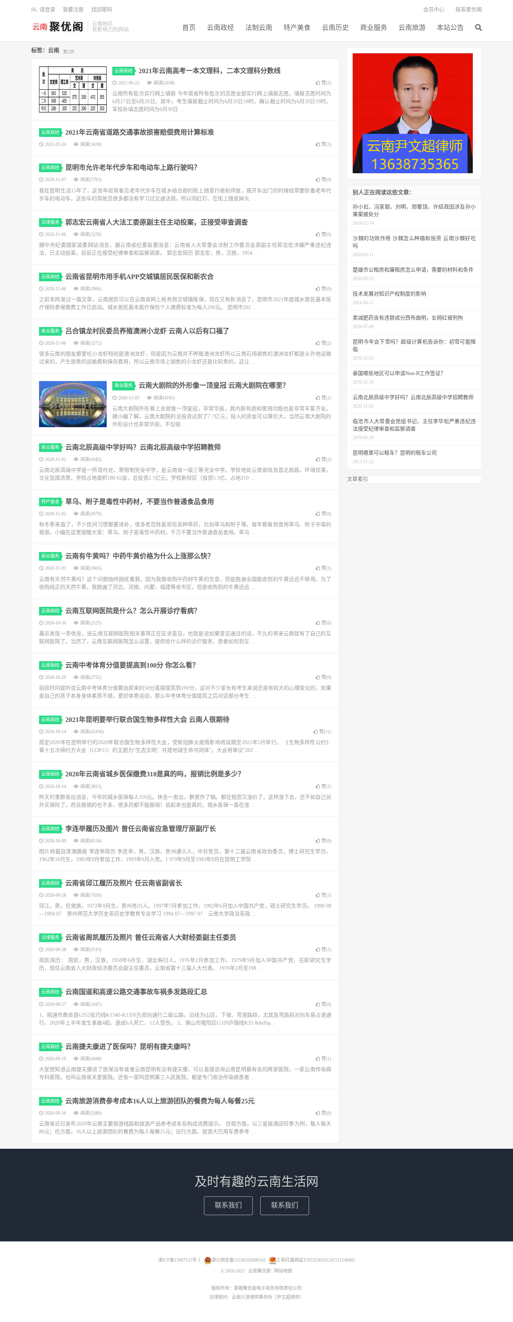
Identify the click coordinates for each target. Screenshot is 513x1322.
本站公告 (450, 28)
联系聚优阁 (469, 9)
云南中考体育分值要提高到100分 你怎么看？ (132, 665)
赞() (326, 83)
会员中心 (433, 9)
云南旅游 (411, 28)
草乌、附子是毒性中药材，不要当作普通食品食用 (139, 502)
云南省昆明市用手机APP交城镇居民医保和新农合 (139, 277)
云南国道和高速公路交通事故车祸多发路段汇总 (136, 992)
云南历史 (335, 28)
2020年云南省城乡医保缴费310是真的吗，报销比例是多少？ (154, 774)
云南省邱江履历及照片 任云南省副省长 (123, 883)
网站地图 (283, 1271)
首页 (189, 28)
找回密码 (101, 9)
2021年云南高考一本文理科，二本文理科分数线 (210, 71)
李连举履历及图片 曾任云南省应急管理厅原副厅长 (140, 829)
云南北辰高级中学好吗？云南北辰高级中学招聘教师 (143, 447)
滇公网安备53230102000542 (238, 1259)
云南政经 (220, 28)
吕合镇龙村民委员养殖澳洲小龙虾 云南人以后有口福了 (147, 331)
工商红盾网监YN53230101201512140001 (315, 1259)
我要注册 (73, 9)
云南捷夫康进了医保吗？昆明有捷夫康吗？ (129, 1046)
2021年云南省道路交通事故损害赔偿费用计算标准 (139, 132)
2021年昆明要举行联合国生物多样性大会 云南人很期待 (147, 719)
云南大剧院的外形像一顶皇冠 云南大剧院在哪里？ (214, 385)
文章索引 (357, 479)
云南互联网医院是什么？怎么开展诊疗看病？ (133, 611)
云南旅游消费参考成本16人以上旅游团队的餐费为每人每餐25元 (160, 1101)
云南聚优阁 (57, 27)
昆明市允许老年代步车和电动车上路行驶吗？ (133, 167)
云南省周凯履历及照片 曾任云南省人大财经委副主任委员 (150, 937)
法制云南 (258, 28)
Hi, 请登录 (43, 9)
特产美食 (297, 28)
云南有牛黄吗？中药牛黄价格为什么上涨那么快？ (139, 556)
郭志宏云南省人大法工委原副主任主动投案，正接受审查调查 (156, 222)
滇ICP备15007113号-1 (179, 1259)
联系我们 (228, 1205)
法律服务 (50, 222)
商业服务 (373, 28)
